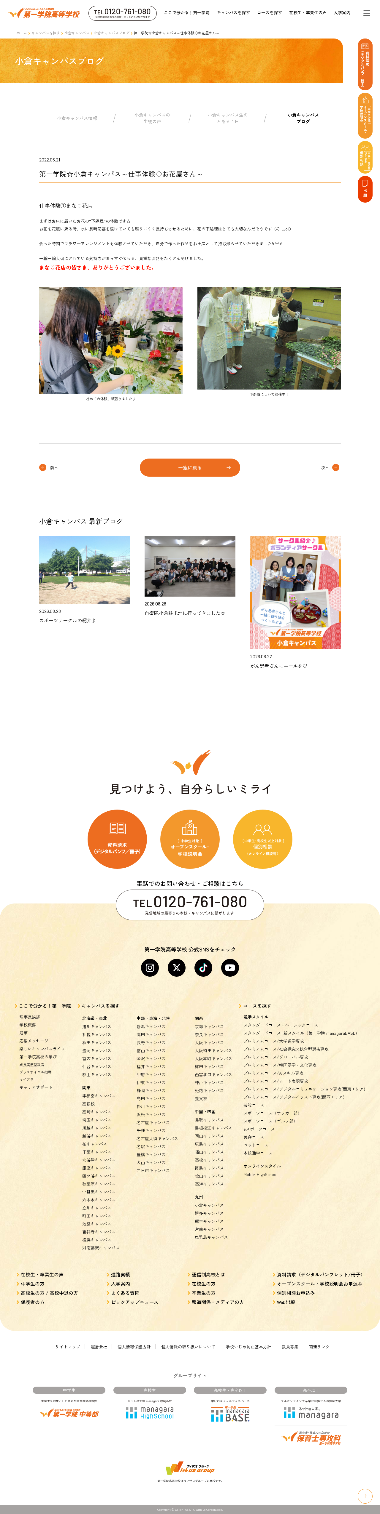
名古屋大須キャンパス (157, 1138)
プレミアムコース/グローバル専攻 (275, 1057)
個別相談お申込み (296, 1292)
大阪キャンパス (209, 1042)
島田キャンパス (151, 1098)
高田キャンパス (151, 1034)
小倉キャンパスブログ (111, 32)
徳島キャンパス (209, 1168)
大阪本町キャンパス (213, 1058)
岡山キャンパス (209, 1136)
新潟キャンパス (151, 1026)
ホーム (21, 32)
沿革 (23, 1033)
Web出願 (286, 1301)
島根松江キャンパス (213, 1128)
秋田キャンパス (96, 1042)
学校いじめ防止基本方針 (248, 1347)
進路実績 (120, 1274)
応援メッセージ (33, 1041)
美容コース (253, 1137)
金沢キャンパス (151, 1058)
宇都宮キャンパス (98, 1096)
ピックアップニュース (135, 1301)
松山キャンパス (209, 1176)
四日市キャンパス (153, 1170)
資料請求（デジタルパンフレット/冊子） (321, 1274)
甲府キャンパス (151, 1074)
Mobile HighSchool (260, 1174)
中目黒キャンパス (98, 1192)
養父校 (201, 1098)
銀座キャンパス (96, 1168)
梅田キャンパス (209, 1066)
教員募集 (290, 1347)
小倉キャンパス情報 (77, 118)
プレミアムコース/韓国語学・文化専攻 (279, 1065)
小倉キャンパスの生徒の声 (152, 118)
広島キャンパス (209, 1144)
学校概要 (27, 1025)
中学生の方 (33, 1283)
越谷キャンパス (96, 1136)
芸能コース (253, 1105)
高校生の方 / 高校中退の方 (49, 1292)
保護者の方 (33, 1301)
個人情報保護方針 (134, 1347)
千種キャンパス (151, 1130)
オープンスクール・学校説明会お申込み (319, 1283)
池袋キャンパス (96, 1224)
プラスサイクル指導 (35, 1071)
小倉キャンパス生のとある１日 (228, 118)
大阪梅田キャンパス (213, 1050)
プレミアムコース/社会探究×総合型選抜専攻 (286, 1049)
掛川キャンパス (151, 1106)
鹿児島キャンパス (211, 1237)
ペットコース (255, 1145)
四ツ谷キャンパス (98, 1176)
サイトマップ (67, 1347)
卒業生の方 (204, 1292)
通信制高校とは (208, 1274)
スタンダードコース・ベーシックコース (280, 1025)
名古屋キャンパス (153, 1122)
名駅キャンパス (151, 1146)
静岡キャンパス (151, 1090)
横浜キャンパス (96, 1240)
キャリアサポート (36, 1087)
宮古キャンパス (96, 1058)
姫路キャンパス (209, 1090)
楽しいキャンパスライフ (42, 1049)
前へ (54, 467)
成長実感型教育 (31, 1064)
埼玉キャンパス (96, 1120)
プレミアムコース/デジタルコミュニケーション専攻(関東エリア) (304, 1089)
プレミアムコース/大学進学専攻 (273, 1041)
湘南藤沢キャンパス (101, 1248)
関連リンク (319, 1347)
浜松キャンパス (151, 1114)
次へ (325, 467)
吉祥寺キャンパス (98, 1232)
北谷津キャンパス (98, 1160)
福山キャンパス (209, 1152)
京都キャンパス (209, 1026)
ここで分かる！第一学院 (187, 12)
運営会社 (99, 1347)
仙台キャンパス (96, 1066)
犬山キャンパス (151, 1162)
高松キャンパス (209, 1160)
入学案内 (342, 12)
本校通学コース (258, 1153)
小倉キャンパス (76, 32)
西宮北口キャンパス (213, 1074)
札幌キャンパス (96, 1034)
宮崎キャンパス (209, 1229)
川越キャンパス (96, 1128)
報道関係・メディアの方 (218, 1301)
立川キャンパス (96, 1208)
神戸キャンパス (209, 1082)
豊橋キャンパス (151, 1154)
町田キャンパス (96, 1216)
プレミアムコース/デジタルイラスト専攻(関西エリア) (293, 1097)
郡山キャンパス (96, 1074)
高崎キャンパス (96, 1112)
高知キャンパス (209, 1184)
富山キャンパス (151, 1050)
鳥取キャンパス (209, 1120)
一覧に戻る (190, 467)
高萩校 (88, 1104)
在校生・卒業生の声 (308, 12)
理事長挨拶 (29, 1017)
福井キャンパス (151, 1066)
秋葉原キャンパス (98, 1184)
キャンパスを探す (233, 12)
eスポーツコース (259, 1129)
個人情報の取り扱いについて (188, 1347)
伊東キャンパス (151, 1082)
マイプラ (26, 1079)
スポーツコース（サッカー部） (272, 1113)
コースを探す (269, 12)
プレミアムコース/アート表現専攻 (275, 1081)
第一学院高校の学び (38, 1057)
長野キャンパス (151, 1042)
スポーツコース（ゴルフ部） (270, 1121)
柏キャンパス (94, 1144)
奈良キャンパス (209, 1034)
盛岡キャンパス (96, 1050)
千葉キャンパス (96, 1152)
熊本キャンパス (209, 1221)
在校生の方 (204, 1283)
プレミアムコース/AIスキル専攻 (273, 1073)
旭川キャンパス (96, 1026)
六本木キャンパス (98, 1200)
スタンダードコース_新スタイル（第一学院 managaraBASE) (300, 1033)
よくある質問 (125, 1292)
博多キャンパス (209, 1213)
